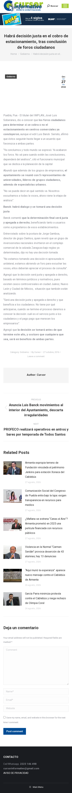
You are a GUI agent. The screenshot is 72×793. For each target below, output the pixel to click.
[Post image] (12, 468)
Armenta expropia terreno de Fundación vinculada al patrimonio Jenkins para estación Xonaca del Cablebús (44, 469)
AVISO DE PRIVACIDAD (15, 773)
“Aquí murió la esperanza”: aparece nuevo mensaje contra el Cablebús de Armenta (45, 575)
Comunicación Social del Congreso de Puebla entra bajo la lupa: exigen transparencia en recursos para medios (45, 497)
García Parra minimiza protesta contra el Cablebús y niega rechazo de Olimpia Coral (45, 598)
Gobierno (11, 76)
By (36, 352)
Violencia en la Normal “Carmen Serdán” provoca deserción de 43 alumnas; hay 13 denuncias (44, 551)
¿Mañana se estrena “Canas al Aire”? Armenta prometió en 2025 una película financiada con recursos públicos (46, 526)
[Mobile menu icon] (65, 6)
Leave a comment (36, 356)
